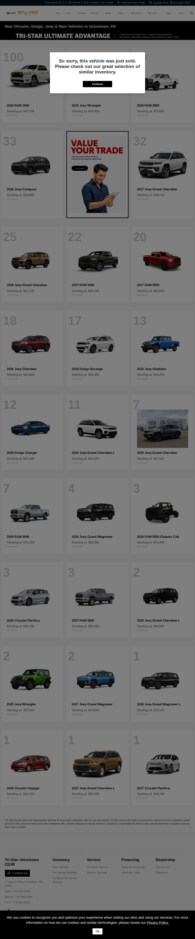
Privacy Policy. (158, 923)
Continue (97, 84)
